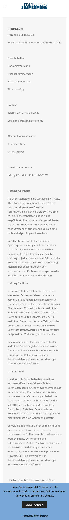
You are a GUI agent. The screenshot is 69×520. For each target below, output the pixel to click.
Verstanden (34, 505)
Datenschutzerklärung (35, 516)
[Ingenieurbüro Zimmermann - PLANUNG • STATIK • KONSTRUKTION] (34, 5)
